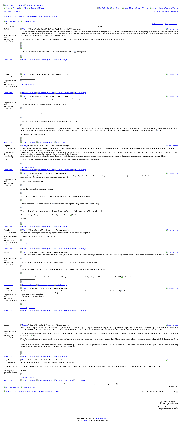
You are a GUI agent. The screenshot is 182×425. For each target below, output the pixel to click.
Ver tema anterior (157, 24)
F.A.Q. (106, 8)
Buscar (118, 8)
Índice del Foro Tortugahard (15, 16)
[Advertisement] (58, 67)
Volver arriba (8, 60)
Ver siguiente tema (171, 24)
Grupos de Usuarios (171, 8)
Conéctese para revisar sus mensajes (166, 11)
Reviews (16, 8)
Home (8, 8)
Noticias (42, 8)
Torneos (33, 8)
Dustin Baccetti (101, 418)
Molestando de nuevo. (51, 16)
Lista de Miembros (142, 8)
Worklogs (25, 8)
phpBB (85, 420)
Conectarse (16, 11)
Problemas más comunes (34, 16)
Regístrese (7, 11)
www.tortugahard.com (27, 84)
